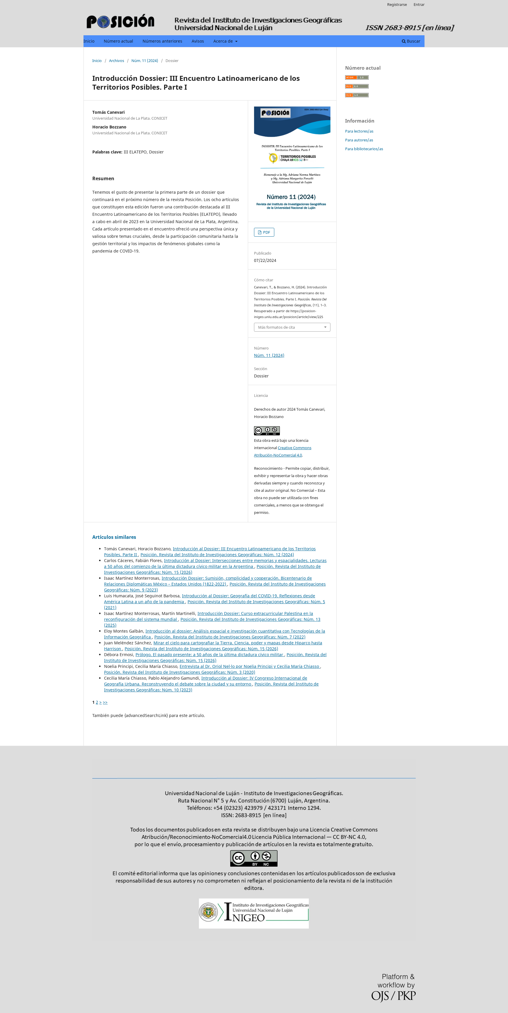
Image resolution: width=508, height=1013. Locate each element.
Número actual (118, 41)
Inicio (88, 41)
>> (105, 702)
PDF (266, 232)
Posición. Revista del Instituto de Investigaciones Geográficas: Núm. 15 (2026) (201, 648)
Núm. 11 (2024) (144, 60)
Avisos (198, 41)
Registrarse (397, 4)
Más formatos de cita (276, 327)
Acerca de (223, 41)
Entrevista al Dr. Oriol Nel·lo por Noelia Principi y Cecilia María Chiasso (250, 666)
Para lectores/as (359, 131)
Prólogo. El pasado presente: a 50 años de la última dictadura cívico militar (210, 654)
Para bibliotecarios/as (364, 148)
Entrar (419, 4)
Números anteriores (162, 41)
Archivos (116, 60)
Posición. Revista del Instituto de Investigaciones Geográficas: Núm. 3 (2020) (179, 672)
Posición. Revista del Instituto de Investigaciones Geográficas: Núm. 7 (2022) (229, 637)
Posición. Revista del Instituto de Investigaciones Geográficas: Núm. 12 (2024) (217, 554)
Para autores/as (359, 140)
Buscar (413, 41)
